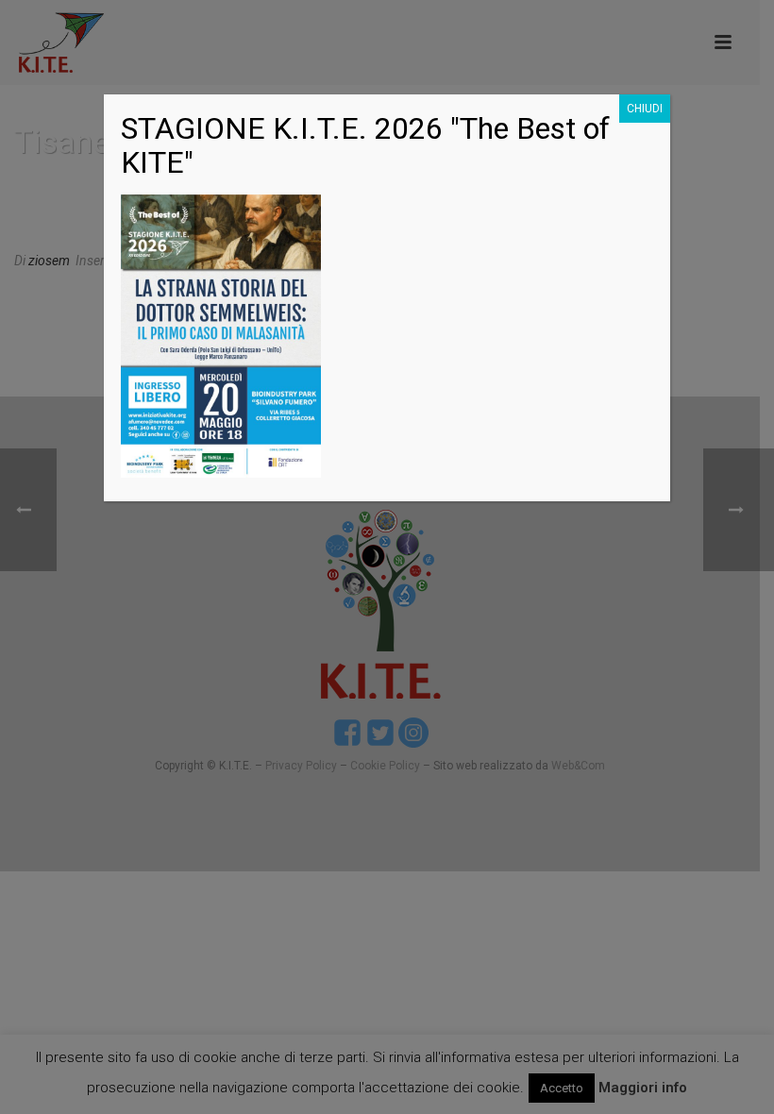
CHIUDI (645, 108)
